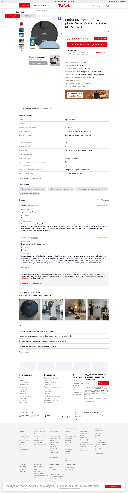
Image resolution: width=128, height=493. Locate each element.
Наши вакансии (78, 392)
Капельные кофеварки (86, 444)
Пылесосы (52, 429)
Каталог (26, 5)
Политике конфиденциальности (70, 488)
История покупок (90, 276)
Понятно (113, 486)
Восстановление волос (55, 478)
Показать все (24, 352)
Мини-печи (68, 458)
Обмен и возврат (50, 382)
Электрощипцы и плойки (56, 476)
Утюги (36, 438)
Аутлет (21, 378)
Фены (51, 467)
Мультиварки (68, 438)
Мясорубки (98, 433)
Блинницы (67, 451)
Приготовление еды (71, 429)
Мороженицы (99, 438)
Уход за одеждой (39, 429)
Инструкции (36, 109)
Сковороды (22, 431)
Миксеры (97, 435)
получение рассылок (101, 387)
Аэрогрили (67, 431)
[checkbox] (85, 388)
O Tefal (74, 381)
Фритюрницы (68, 460)
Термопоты (22, 471)
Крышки (21, 445)
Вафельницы (68, 449)
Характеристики (25, 109)
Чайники (21, 469)
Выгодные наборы (71, 465)
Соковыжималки (99, 451)
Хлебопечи (68, 456)
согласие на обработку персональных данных (96, 391)
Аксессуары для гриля (71, 436)
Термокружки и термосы (41, 475)
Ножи (35, 469)
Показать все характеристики (30, 179)
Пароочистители (54, 455)
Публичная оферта (51, 398)
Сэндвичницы (68, 447)
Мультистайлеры (54, 474)
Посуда (21, 429)
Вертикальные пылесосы (56, 434)
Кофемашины (84, 429)
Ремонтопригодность (52, 387)
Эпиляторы (52, 481)
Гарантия (47, 380)
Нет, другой (28, 16)
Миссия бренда (78, 394)
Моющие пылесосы (54, 436)
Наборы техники (69, 467)
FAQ (51, 109)
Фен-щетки (52, 469)
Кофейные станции (85, 442)
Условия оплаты (25, 396)
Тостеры (67, 445)
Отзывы (45, 109)
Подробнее (100, 52)
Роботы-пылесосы (42, 11)
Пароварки (68, 454)
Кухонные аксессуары (38, 465)
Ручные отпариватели (40, 445)
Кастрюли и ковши (24, 440)
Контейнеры (37, 478)
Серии (20, 447)
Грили (66, 434)
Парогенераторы (39, 434)
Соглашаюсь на (97, 387)
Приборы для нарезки (101, 440)
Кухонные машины (100, 442)
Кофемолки (83, 446)
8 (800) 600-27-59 (40, 5)
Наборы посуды (23, 434)
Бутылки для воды (39, 480)
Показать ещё (24, 267)
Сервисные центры (51, 378)
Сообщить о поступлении (87, 44)
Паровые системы (39, 436)
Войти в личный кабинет (32, 283)
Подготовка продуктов (99, 429)
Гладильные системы (40, 431)
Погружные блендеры (101, 444)
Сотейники (22, 442)
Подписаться (103, 383)
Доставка (22, 394)
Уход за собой (54, 465)
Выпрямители (53, 472)
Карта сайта (23, 403)
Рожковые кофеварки (86, 440)
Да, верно (12, 16)
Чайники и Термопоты (22, 465)
